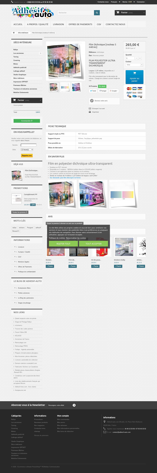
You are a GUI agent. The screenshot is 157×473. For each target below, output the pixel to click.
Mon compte (63, 416)
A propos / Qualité (37, 24)
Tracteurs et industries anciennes (25, 89)
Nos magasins (39, 425)
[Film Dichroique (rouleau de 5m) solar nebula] (65, 87)
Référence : (93, 52)
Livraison (58, 24)
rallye (14, 228)
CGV (99, 24)
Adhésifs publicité (19, 67)
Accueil (18, 24)
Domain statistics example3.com (26, 363)
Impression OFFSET (20, 82)
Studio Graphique (19, 74)
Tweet (94, 91)
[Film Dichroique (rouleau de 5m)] (54, 87)
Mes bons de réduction (65, 431)
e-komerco (18, 325)
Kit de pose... (96, 260)
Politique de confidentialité (27, 272)
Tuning (15, 57)
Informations (22, 240)
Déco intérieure (18, 78)
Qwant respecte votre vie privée (25, 318)
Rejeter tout (63, 243)
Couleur (129, 61)
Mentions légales (23, 262)
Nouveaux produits (41, 422)
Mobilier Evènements (21, 92)
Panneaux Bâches (19, 85)
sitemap (37, 431)
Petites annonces (24, 293)
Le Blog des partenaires (26, 298)
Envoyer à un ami (98, 108)
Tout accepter (93, 243)
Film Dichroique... (31, 170)
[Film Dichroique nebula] (76, 87)
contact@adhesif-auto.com (122, 432)
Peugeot (30, 228)
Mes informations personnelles (68, 428)
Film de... (72, 260)
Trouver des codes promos (24, 329)
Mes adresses (62, 425)
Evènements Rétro (24, 288)
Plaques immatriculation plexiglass (26, 353)
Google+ (114, 91)
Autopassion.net (20, 390)
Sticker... (49, 260)
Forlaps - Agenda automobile (24, 349)
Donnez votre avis (100, 101)
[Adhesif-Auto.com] (32, 12)
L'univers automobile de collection (26, 360)
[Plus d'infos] (17, 175)
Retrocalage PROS (21, 346)
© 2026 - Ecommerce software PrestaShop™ (26, 467)
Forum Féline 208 (21, 332)
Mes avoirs (61, 422)
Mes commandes (63, 419)
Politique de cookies (57, 238)
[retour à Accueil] (13, 32)
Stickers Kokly (119, 260)
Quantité (129, 55)
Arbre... (139, 260)
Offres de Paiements (80, 24)
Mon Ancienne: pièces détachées (26, 356)
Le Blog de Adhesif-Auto (28, 281)
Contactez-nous (103, 2)
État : (91, 55)
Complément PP (30, 194)
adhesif (38, 228)
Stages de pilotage (24, 303)
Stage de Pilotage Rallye (23, 322)
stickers (21, 228)
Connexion (141, 2)
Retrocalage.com (20, 342)
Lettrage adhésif (19, 71)
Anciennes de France (22, 339)
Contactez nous (115, 24)
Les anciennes (18, 53)
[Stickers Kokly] (124, 247)
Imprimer (95, 112)
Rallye (15, 50)
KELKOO (18, 336)
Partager (103, 91)
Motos (15, 64)
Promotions (21, 188)
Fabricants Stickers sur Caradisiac (26, 367)
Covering (16, 60)
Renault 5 (15, 231)
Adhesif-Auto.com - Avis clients (25, 387)
